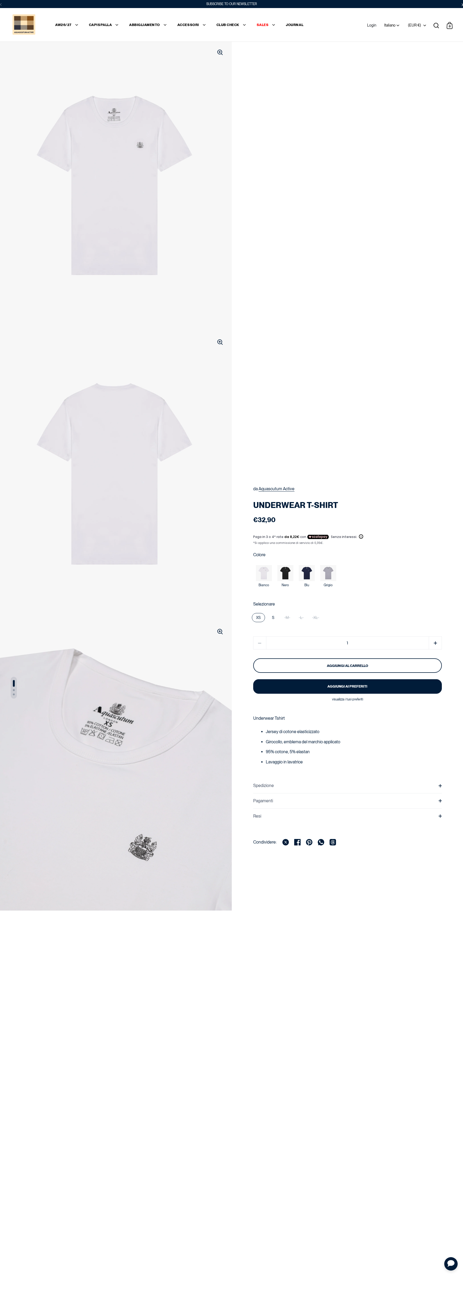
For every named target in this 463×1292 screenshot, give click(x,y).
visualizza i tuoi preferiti (347, 699)
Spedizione (263, 785)
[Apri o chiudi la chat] (451, 1264)
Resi (257, 816)
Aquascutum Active (276, 488)
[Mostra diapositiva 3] (14, 694)
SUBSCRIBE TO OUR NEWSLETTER (231, 4)
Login (371, 25)
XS (258, 617)
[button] (435, 642)
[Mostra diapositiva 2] (14, 690)
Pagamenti (263, 800)
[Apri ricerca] (436, 25)
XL (315, 617)
